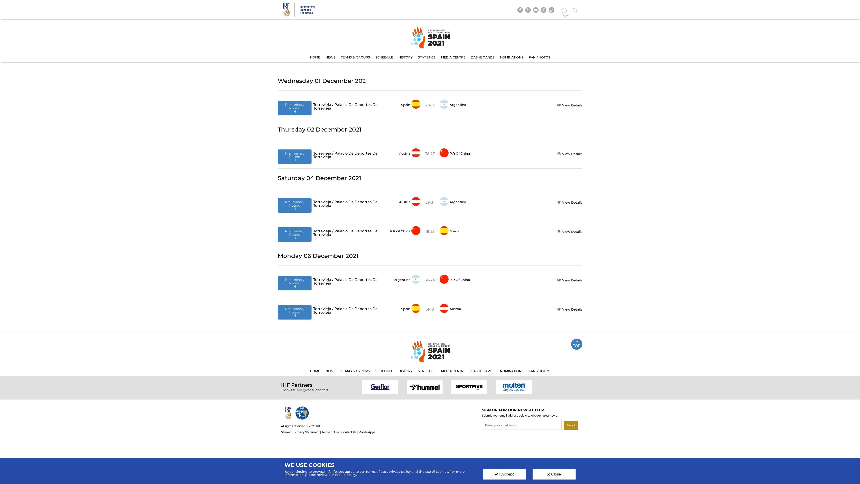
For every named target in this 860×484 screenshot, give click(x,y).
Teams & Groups (355, 57)
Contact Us (348, 432)
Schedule (384, 57)
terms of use (376, 472)
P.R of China (460, 153)
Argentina (458, 105)
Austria (404, 153)
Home (315, 57)
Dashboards (482, 57)
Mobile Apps (367, 432)
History (405, 57)
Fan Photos (539, 57)
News (330, 57)
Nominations (511, 57)
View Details (572, 105)
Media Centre (453, 57)
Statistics (427, 57)
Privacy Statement (307, 432)
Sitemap (286, 432)
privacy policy (400, 472)
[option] (380, 386)
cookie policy (345, 475)
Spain (405, 105)
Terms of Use (330, 432)
